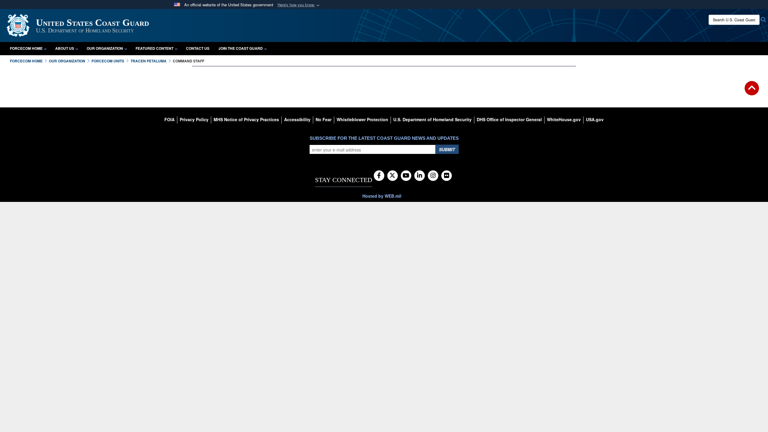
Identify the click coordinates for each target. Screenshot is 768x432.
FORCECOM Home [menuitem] (26, 48)
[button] (299, 5)
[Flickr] (446, 176)
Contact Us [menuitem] (197, 48)
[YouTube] (406, 176)
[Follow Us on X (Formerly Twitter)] (392, 176)
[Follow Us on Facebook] (379, 176)
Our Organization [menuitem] (105, 48)
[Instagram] (433, 176)
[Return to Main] (752, 92)
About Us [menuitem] (64, 48)
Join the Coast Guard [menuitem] (240, 48)
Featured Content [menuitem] (154, 48)
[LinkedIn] (419, 176)
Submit (447, 149)
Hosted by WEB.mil (381, 196)
